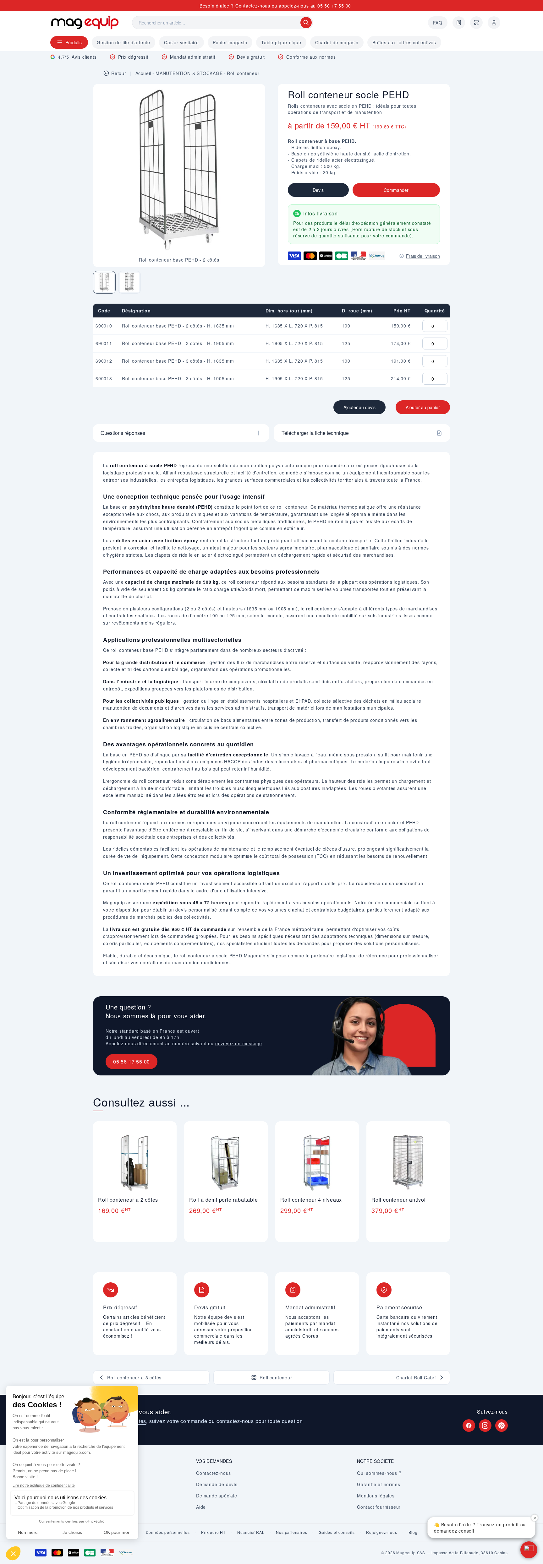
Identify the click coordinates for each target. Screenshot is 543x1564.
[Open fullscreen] (255, 94)
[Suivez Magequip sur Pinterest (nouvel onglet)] (501, 1425)
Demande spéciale (216, 1495)
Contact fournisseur (379, 1507)
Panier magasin (230, 42)
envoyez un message (238, 1043)
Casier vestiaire (181, 42)
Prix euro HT (213, 1532)
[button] (529, 1550)
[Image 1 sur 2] (104, 282)
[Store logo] (84, 22)
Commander (396, 190)
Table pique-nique (281, 42)
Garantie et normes (378, 1484)
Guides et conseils (336, 1532)
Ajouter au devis (359, 407)
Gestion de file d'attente (123, 42)
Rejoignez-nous (381, 1532)
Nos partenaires (291, 1532)
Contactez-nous (252, 6)
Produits (73, 42)
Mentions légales (376, 1495)
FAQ (437, 22)
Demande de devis (217, 1484)
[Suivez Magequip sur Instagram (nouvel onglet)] (485, 1425)
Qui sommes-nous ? (379, 1473)
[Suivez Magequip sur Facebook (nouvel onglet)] (469, 1425)
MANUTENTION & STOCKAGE (189, 73)
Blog (413, 1532)
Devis (318, 190)
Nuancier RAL (251, 1532)
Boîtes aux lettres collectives (404, 42)
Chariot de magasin (337, 42)
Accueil (143, 73)
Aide (201, 1507)
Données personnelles (168, 1532)
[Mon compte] (494, 22)
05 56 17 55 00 (334, 6)
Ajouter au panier (423, 407)
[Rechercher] (306, 22)
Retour (118, 73)
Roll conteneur (243, 73)
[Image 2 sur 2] (129, 282)
